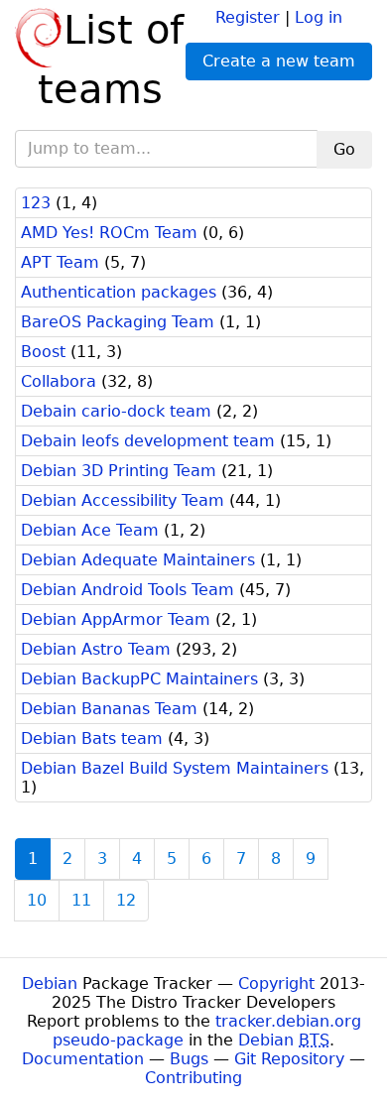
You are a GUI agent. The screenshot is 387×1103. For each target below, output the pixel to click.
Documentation (83, 1058)
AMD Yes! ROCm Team (109, 232)
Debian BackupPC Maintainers (139, 679)
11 (81, 900)
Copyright (276, 983)
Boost (43, 351)
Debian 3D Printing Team (118, 470)
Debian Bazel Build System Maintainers (174, 768)
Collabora (58, 381)
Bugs (189, 1058)
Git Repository (289, 1058)
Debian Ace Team (90, 530)
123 (36, 202)
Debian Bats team (92, 738)
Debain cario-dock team (116, 411)
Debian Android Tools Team (127, 589)
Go (344, 149)
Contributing (193, 1077)
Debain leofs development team (148, 440)
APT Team (60, 262)
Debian (49, 983)
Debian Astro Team (96, 649)
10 (37, 900)
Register (247, 17)
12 (126, 900)
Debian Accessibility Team (122, 500)
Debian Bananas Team (109, 708)
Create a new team (278, 61)
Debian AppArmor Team (115, 619)
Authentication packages (118, 292)
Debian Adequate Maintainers (138, 560)
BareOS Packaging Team (117, 321)
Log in (318, 17)
